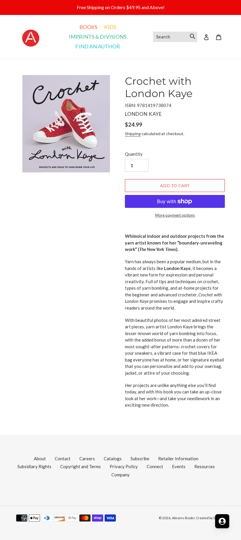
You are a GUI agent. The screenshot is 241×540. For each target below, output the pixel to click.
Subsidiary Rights (34, 466)
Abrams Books (183, 518)
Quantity (134, 154)
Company (120, 474)
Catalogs (113, 458)
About (40, 458)
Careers (87, 458)
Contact (63, 458)
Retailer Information (178, 458)
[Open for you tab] (222, 521)
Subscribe (139, 458)
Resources (204, 466)
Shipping (133, 133)
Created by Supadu (210, 518)
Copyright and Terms (80, 466)
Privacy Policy (124, 466)
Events (178, 466)
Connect (155, 466)
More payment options (175, 215)
